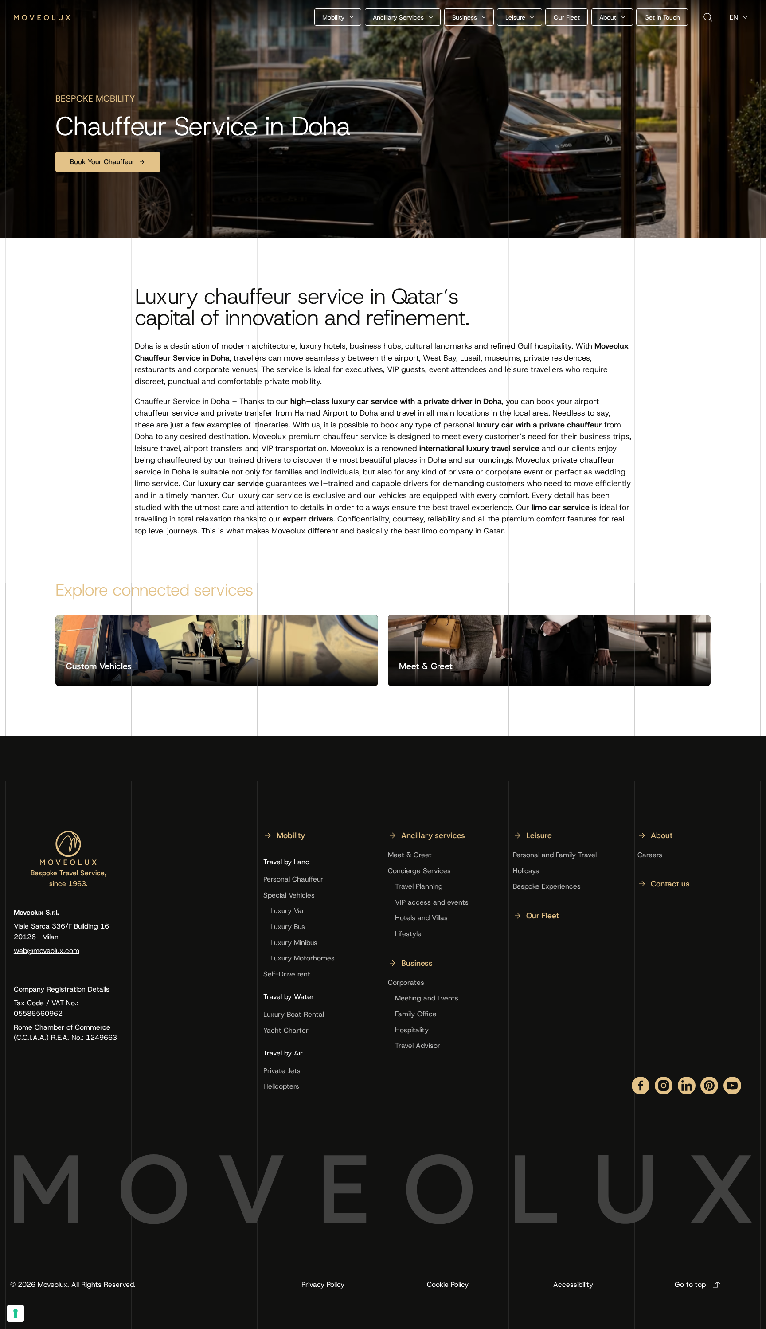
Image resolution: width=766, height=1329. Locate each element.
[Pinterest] (709, 1085)
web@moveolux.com (46, 950)
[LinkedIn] (687, 1085)
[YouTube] (732, 1085)
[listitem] (284, 839)
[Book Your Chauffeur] (107, 162)
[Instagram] (663, 1085)
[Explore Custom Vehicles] (216, 650)
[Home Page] (42, 17)
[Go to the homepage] (68, 848)
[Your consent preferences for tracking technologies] (15, 1313)
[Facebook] (640, 1085)
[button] (337, 17)
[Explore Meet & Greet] (549, 650)
